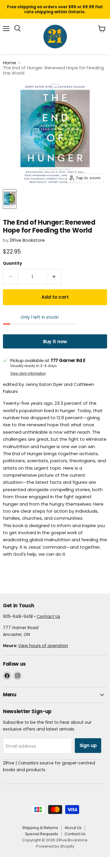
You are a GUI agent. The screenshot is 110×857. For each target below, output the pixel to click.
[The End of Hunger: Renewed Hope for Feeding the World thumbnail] (9, 199)
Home (9, 62)
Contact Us (48, 616)
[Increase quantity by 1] (54, 277)
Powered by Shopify (55, 846)
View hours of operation (43, 646)
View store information (28, 373)
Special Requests (41, 834)
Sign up (88, 745)
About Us (73, 827)
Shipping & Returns (40, 827)
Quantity (12, 263)
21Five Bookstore (27, 240)
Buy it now (55, 341)
